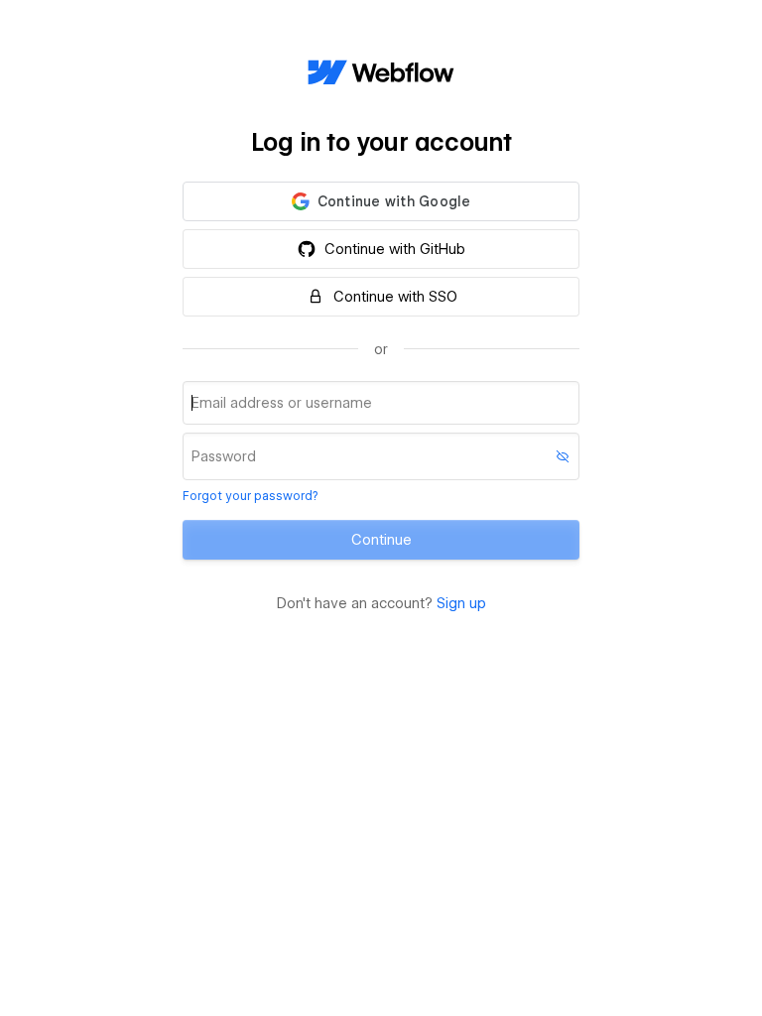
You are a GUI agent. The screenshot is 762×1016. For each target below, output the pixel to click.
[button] (381, 201)
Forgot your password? (250, 495)
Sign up (461, 603)
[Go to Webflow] (381, 73)
